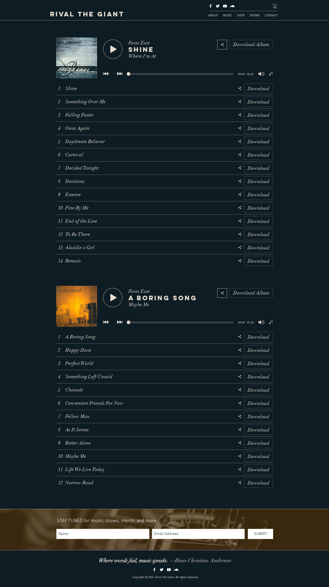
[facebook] (210, 6)
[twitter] (217, 6)
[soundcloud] (232, 6)
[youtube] (225, 6)
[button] (275, 6)
